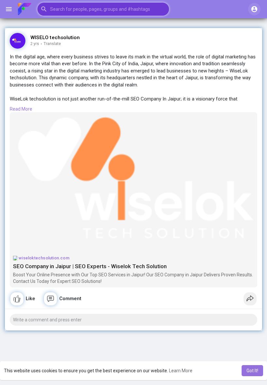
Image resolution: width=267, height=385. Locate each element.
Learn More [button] (180, 370)
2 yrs (34, 43)
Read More (21, 109)
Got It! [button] (252, 370)
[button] (103, 9)
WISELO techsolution (55, 37)
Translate (52, 43)
